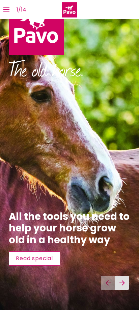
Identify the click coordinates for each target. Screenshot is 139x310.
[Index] (6, 9)
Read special (34, 258)
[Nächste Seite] (122, 283)
